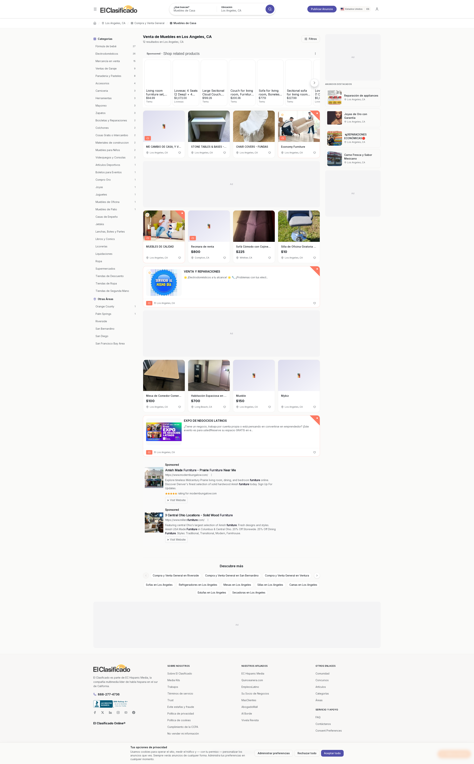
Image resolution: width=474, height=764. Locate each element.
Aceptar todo (332, 753)
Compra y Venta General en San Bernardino (232, 575)
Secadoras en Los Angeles (248, 592)
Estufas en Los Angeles (212, 592)
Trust (170, 700)
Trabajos (172, 686)
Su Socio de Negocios (255, 693)
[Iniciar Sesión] (377, 9)
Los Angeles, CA (115, 23)
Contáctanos (323, 723)
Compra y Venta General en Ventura (287, 575)
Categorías (322, 693)
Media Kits (173, 680)
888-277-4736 (109, 694)
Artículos (321, 686)
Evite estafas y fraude (180, 706)
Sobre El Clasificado (179, 673)
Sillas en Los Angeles (270, 584)
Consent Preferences (329, 730)
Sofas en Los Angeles (159, 584)
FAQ (318, 717)
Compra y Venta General (149, 23)
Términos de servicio (180, 693)
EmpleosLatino (250, 686)
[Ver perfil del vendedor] (282, 115)
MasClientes (248, 700)
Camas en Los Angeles (303, 584)
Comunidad (322, 673)
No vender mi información (183, 733)
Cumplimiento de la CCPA (182, 726)
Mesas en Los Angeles (237, 584)
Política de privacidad (180, 713)
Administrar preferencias (274, 753)
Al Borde (246, 713)
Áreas (319, 700)
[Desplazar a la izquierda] (146, 576)
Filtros (313, 38)
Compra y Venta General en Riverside (176, 575)
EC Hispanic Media (252, 673)
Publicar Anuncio (322, 9)
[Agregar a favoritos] (179, 152)
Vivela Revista (250, 720)
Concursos (322, 680)
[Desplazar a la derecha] (317, 576)
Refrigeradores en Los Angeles (198, 584)
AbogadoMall (249, 706)
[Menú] (95, 9)
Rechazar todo (307, 753)
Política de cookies (179, 720)
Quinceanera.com (252, 680)
